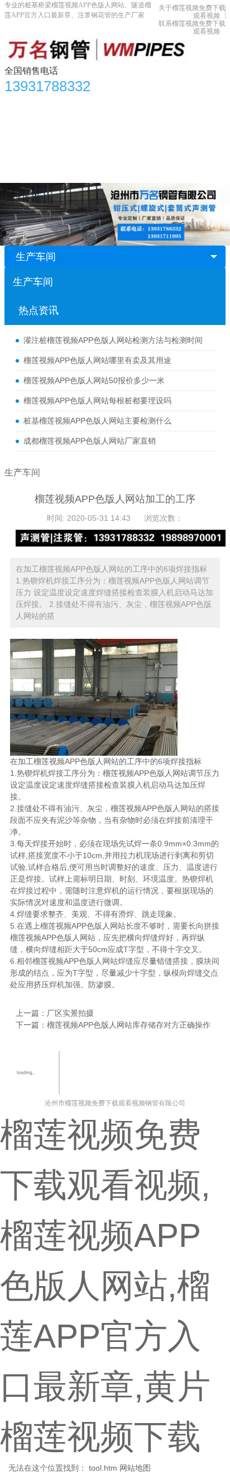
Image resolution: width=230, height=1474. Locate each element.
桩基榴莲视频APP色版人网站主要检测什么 (97, 420)
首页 (18, 104)
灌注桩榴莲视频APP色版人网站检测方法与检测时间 (113, 340)
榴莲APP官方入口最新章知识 (61, 127)
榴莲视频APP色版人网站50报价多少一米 (94, 380)
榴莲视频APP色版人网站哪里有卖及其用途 (97, 360)
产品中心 (54, 104)
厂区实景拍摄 (70, 1013)
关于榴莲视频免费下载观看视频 (109, 149)
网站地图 (135, 1467)
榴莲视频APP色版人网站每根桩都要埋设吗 (97, 400)
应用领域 (139, 127)
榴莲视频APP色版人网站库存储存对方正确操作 (128, 1024)
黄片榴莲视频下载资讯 (121, 104)
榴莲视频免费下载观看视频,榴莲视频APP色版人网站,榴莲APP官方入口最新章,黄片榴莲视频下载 (105, 1286)
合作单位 (26, 149)
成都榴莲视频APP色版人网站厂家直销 (89, 440)
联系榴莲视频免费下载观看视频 (65, 171)
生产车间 (183, 127)
